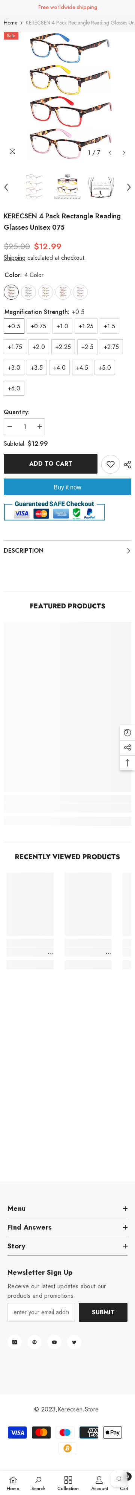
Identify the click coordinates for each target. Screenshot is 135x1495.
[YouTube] (54, 1342)
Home (10, 22)
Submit (103, 1312)
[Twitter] (74, 1342)
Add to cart (50, 463)
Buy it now (67, 487)
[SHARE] (125, 465)
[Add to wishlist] (110, 464)
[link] (67, 808)
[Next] (123, 152)
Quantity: (17, 412)
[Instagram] (15, 1342)
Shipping (15, 257)
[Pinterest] (34, 1342)
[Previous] (110, 152)
